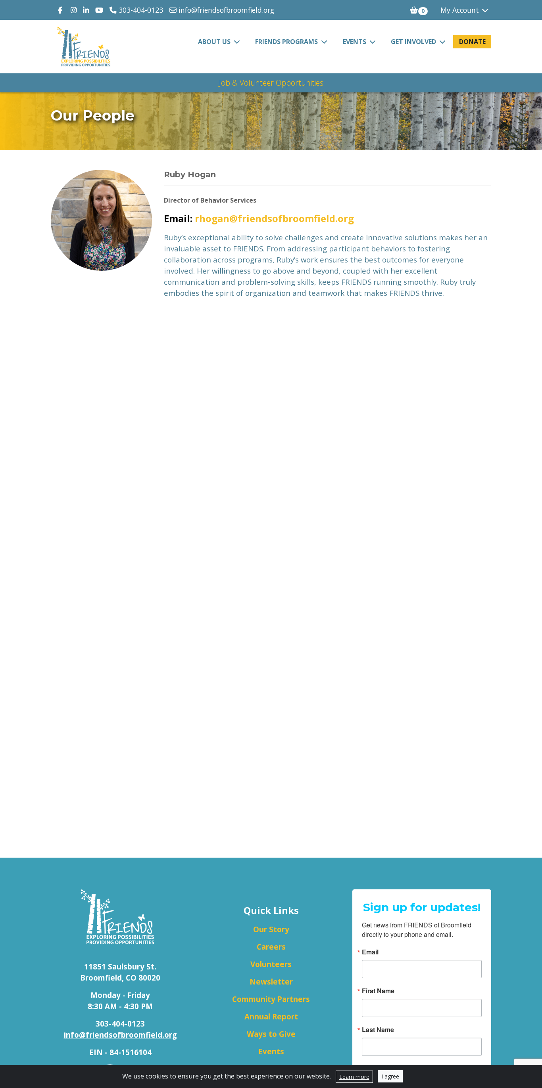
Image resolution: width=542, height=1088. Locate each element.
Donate (472, 41)
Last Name (378, 1030)
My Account (460, 10)
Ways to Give (271, 1034)
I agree (390, 1076)
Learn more (354, 1076)
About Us (215, 41)
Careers (271, 947)
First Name (378, 991)
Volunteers (271, 964)
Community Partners (271, 999)
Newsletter (271, 981)
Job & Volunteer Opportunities (271, 82)
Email (370, 952)
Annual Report (271, 1016)
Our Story (271, 929)
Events (355, 41)
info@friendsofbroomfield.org (225, 10)
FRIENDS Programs (287, 41)
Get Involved (414, 41)
